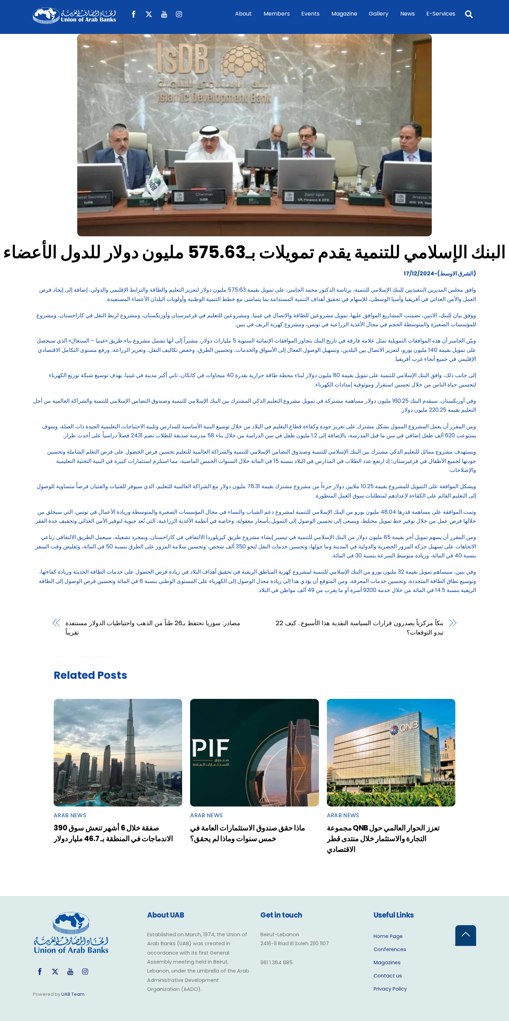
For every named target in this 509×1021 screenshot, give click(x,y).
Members (277, 14)
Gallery (379, 14)
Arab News (70, 815)
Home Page (388, 936)
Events (310, 14)
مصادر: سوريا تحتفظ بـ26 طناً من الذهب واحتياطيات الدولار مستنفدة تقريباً (152, 627)
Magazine (344, 14)
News (407, 14)
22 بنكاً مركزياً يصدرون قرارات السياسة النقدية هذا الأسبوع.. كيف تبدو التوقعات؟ (360, 627)
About (243, 14)
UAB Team (72, 994)
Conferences (390, 949)
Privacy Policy (390, 988)
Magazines (387, 962)
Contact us (388, 975)
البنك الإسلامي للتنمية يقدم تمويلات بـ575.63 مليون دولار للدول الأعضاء (254, 252)
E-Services (440, 14)
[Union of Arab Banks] (74, 20)
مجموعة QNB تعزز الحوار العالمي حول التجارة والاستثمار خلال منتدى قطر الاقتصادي (383, 838)
